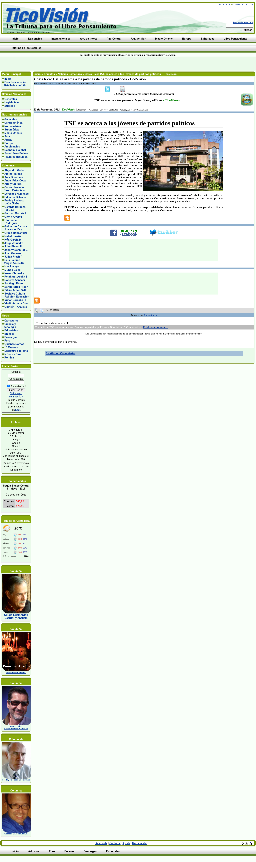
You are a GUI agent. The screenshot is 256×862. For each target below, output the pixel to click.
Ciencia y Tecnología (9, 325)
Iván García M (12, 239)
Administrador (150, 315)
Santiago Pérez (13, 283)
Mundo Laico (12, 269)
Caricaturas (11, 320)
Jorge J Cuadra (13, 243)
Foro (7, 340)
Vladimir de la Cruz (16, 303)
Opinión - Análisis (15, 306)
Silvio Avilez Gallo (15, 290)
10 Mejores (11, 347)
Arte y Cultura (12, 183)
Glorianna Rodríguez (10, 222)
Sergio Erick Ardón (16, 286)
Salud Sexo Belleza (16, 153)
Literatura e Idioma (16, 350)
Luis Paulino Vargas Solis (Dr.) (13, 262)
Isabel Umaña (12, 236)
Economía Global (15, 149)
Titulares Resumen (16, 156)
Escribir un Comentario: (60, 353)
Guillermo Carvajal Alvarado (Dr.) (15, 228)
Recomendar (139, 843)
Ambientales (12, 146)
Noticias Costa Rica (70, 74)
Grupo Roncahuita (15, 232)
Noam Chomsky (14, 273)
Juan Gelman (12, 253)
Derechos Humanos (16, 193)
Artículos (49, 74)
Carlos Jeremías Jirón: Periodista (13, 189)
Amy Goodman (13, 177)
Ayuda (249, 4)
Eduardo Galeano (15, 197)
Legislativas (11, 102)
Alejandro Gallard (15, 170)
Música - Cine (12, 354)
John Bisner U (13, 246)
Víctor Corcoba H (15, 300)
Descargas (10, 337)
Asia (7, 136)
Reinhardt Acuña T (15, 276)
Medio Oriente (13, 132)
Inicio (7, 78)
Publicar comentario (155, 327)
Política (9, 357)
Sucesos (9, 105)
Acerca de (225, 4)
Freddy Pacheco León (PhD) (13, 202)
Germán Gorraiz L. (15, 213)
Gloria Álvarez (13, 216)
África (8, 139)
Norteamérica (12, 126)
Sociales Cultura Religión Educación (15, 295)
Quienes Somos (14, 343)
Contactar (238, 4)
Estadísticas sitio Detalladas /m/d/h (14, 84)
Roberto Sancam (14, 280)
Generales (10, 99)
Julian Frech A (13, 256)
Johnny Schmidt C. (16, 249)
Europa (8, 143)
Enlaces (9, 333)
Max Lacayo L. (13, 266)
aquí (17, 409)
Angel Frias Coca (15, 180)
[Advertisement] (61, 64)
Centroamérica (13, 122)
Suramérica (11, 129)
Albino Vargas (13, 173)
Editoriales (11, 330)
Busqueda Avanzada (243, 22)
